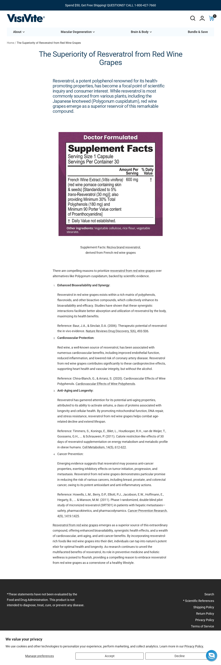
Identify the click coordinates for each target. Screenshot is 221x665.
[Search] (192, 18)
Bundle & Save (198, 32)
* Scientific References (198, 601)
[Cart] (211, 18)
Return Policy (205, 613)
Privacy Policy (204, 620)
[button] (211, 655)
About (17, 32)
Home (10, 42)
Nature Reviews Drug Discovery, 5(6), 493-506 (117, 331)
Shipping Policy (203, 607)
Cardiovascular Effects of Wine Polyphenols (105, 384)
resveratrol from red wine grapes (132, 271)
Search (209, 594)
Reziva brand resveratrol (123, 247)
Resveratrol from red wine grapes (75, 525)
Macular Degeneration (76, 32)
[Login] (202, 18)
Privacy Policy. (194, 646)
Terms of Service (202, 626)
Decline (180, 656)
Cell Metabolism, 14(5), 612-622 (104, 447)
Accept (109, 656)
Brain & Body (139, 32)
